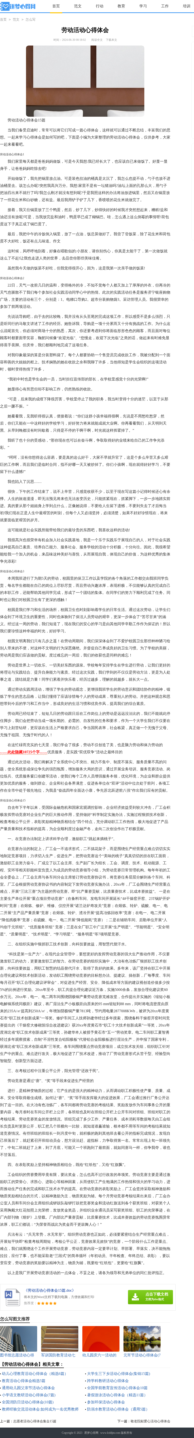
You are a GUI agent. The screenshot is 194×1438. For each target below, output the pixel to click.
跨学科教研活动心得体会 (108, 1381)
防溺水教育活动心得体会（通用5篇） (118, 1409)
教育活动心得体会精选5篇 (23, 1381)
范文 (78, 6)
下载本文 (111, 40)
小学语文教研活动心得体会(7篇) (28, 1395)
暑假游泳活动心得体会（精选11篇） (117, 1395)
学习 (143, 6)
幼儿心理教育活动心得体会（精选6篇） (35, 1374)
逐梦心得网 (91, 1432)
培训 (186, 6)
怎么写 (30, 19)
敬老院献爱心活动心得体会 (150, 1421)
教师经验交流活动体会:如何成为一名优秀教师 (40, 1409)
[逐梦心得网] (17, 6)
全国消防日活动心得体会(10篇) (27, 1402)
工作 (165, 6)
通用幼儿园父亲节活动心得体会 (28, 1388)
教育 (121, 6)
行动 (99, 6)
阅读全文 (97, 40)
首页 (56, 6)
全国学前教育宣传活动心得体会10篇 (117, 1388)
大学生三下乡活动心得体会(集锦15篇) (118, 1374)
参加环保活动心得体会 (106, 1402)
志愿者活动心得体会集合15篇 (34, 1421)
